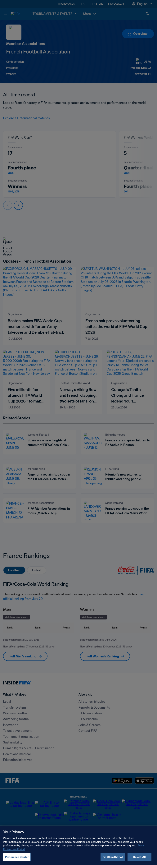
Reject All (139, 857)
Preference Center (17, 857)
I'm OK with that (113, 857)
